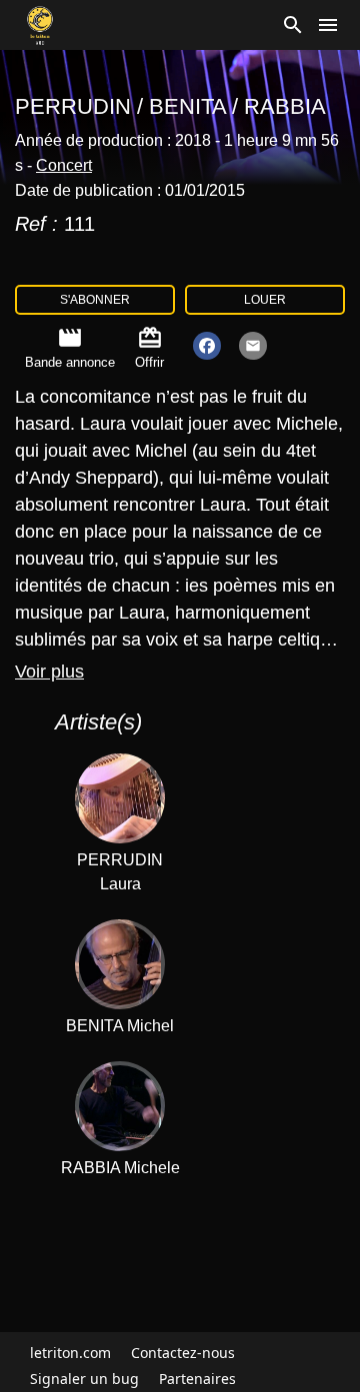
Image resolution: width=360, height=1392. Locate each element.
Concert (64, 165)
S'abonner (95, 300)
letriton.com (70, 1352)
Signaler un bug (84, 1378)
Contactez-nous (183, 1352)
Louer (265, 300)
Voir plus (49, 672)
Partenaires (197, 1378)
